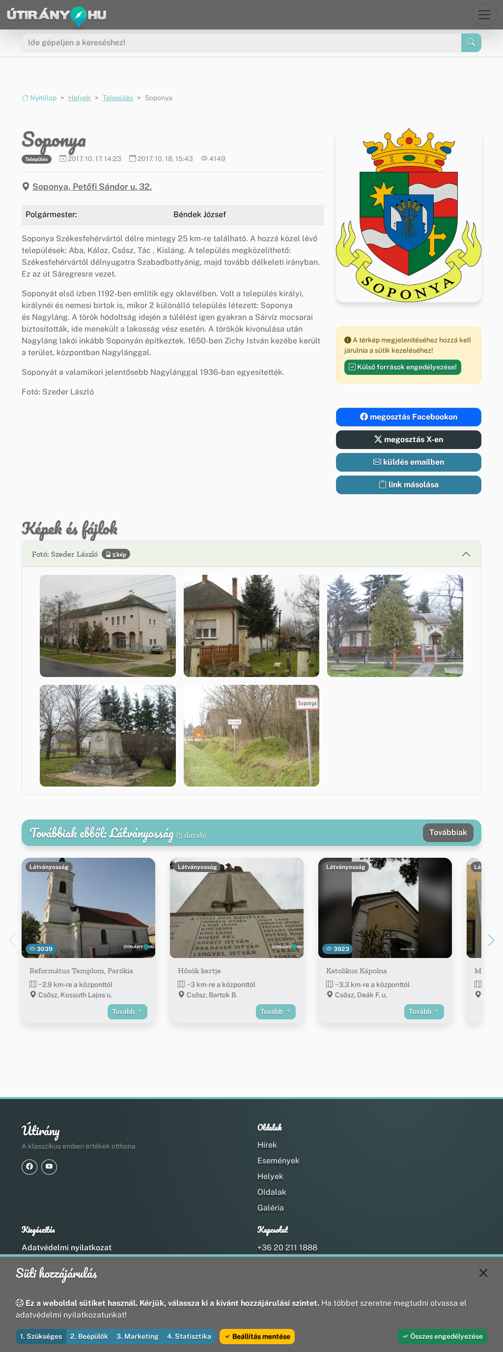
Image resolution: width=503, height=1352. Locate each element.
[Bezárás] (483, 1273)
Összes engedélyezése (446, 1336)
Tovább (124, 1011)
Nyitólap (42, 98)
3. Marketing (137, 1336)
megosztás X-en (412, 439)
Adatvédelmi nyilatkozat (67, 1247)
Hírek (267, 1145)
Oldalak (271, 1192)
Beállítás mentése (260, 1336)
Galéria (270, 1207)
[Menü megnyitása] (484, 15)
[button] (108, 625)
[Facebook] (29, 1167)
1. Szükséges (41, 1336)
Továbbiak (448, 832)
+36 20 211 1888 (287, 1247)
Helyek (79, 98)
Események (278, 1160)
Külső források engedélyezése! (406, 367)
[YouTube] (49, 1167)
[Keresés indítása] (471, 42)
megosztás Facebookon (412, 417)
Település (118, 98)
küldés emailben (412, 462)
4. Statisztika (189, 1336)
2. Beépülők (89, 1336)
